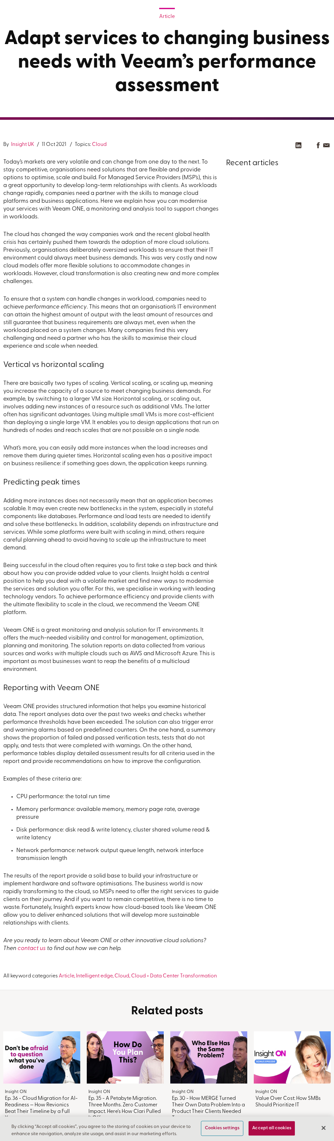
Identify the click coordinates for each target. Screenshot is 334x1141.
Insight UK (22, 144)
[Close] (323, 1128)
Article (167, 16)
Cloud (99, 144)
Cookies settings (222, 1128)
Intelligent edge (94, 976)
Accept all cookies (271, 1128)
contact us (32, 949)
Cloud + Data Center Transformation (174, 976)
